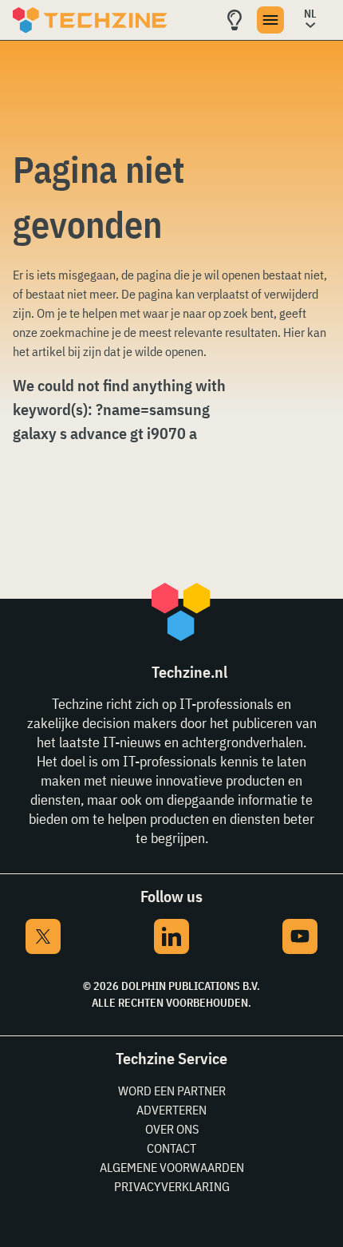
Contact (171, 1148)
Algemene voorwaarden (172, 1167)
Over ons (172, 1129)
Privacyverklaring (172, 1186)
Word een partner (172, 1091)
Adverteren (171, 1110)
